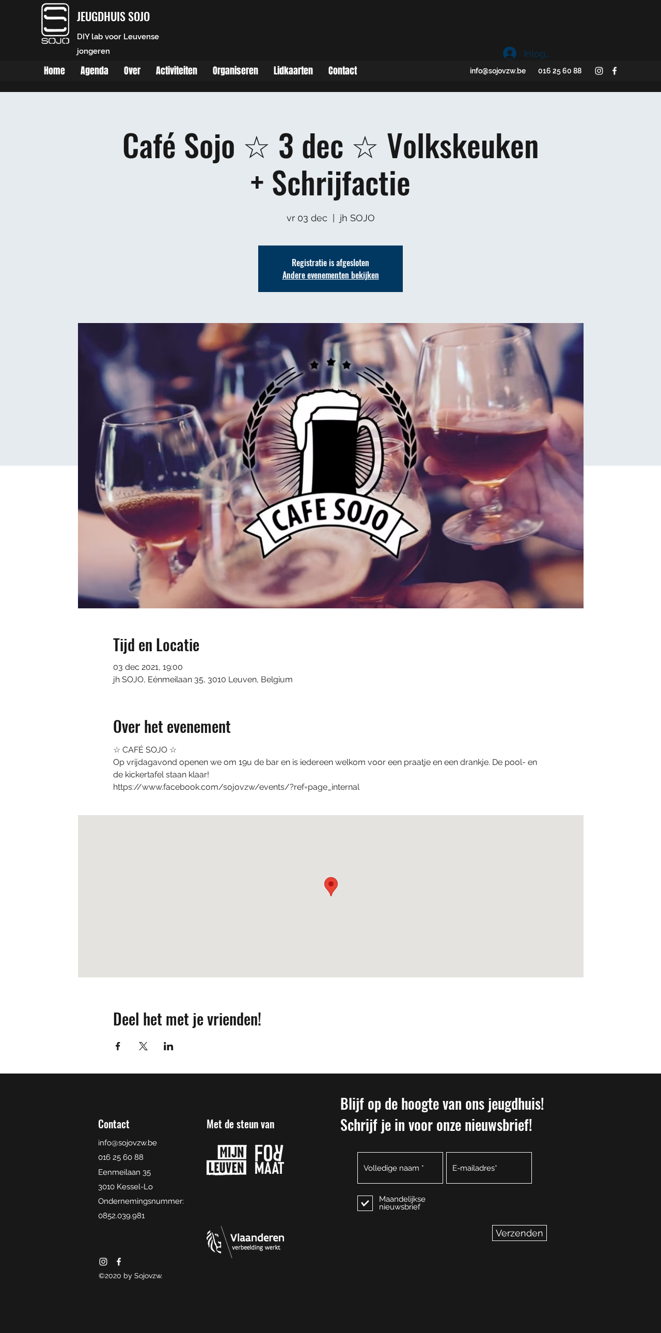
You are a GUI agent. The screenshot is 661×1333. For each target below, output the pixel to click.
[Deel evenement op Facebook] (118, 1046)
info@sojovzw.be (498, 71)
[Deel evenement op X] (143, 1046)
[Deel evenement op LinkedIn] (169, 1046)
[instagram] (599, 71)
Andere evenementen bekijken (330, 275)
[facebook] (614, 71)
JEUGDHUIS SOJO (113, 16)
